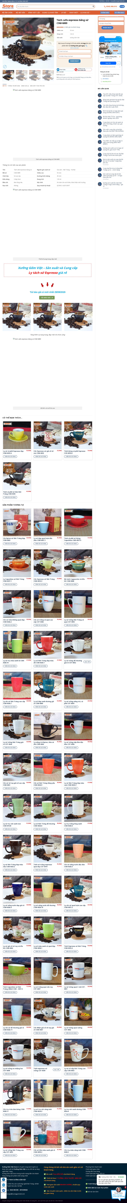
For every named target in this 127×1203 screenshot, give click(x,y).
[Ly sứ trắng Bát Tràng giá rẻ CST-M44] (17, 726)
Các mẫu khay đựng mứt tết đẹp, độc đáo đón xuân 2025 (113, 106)
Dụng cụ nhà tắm (50, 13)
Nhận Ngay (74, 61)
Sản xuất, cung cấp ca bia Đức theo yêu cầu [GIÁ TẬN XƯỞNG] (113, 130)
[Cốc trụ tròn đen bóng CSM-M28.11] (17, 1093)
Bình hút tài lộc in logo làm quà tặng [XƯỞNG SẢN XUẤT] (113, 111)
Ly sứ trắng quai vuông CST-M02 (73, 1029)
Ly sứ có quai (62, 77)
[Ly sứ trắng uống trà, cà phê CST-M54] (78, 685)
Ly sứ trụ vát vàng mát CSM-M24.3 (43, 1110)
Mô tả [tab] (4, 86)
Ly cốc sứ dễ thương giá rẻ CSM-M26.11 (13, 1029)
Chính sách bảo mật (92, 1176)
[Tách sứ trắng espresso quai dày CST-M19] (48, 849)
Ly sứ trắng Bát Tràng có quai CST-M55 (74, 621)
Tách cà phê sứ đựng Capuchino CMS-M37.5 (72, 539)
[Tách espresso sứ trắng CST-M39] (48, 1052)
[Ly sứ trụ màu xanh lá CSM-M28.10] (17, 645)
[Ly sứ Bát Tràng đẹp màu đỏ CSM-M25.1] (48, 645)
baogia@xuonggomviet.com (117, 1)
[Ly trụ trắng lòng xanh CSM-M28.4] (78, 808)
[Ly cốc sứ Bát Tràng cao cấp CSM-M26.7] (17, 685)
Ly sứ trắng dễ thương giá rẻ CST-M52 (73, 662)
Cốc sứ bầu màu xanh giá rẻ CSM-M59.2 (44, 1151)
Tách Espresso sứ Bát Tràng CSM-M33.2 (75, 947)
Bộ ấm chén (7, 13)
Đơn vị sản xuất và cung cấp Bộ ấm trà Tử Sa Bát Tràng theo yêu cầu (113, 161)
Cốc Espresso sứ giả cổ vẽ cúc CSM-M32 (43, 452)
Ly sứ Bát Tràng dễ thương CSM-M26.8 (44, 825)
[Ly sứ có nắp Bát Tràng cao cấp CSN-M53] (78, 1052)
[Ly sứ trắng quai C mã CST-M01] (78, 971)
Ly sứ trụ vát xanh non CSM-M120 (12, 825)
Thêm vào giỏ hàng (10, 456)
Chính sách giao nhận (93, 1169)
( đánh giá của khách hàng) (72, 27)
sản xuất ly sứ (68, 79)
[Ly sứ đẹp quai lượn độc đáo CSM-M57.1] (48, 522)
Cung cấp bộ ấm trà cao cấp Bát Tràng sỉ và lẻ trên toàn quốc (113, 154)
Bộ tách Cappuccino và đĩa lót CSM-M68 (74, 580)
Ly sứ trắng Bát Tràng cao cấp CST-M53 (13, 1151)
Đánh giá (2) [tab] (25, 86)
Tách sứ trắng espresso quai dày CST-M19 (43, 866)
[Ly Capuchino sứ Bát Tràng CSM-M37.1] (17, 563)
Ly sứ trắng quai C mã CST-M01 (74, 988)
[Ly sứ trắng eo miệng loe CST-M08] (17, 1052)
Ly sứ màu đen (87, 77)
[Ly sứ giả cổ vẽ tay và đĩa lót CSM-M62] (17, 930)
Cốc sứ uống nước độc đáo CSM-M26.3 (74, 866)
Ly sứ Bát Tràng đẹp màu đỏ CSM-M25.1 (43, 662)
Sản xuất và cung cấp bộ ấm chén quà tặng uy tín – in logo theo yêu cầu (112, 175)
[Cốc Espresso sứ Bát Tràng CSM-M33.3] (48, 563)
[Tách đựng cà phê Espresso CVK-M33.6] (78, 435)
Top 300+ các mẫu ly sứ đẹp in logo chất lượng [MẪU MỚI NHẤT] (113, 142)
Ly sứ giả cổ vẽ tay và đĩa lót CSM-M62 (13, 947)
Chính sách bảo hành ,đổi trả (95, 1173)
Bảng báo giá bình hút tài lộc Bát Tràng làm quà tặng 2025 (113, 100)
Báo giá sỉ (3, 1181)
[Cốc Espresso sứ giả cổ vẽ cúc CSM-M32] (48, 435)
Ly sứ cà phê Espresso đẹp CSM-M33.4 (13, 452)
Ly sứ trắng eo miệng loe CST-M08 (13, 1069)
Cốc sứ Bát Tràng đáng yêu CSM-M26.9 (44, 784)
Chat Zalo (3, 1187)
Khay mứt (73, 13)
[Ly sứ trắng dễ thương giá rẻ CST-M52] (78, 645)
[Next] (50, 43)
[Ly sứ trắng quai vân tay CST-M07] (48, 971)
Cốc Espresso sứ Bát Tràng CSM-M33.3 (44, 580)
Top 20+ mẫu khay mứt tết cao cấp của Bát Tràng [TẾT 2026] (113, 94)
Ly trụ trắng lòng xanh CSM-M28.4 (73, 825)
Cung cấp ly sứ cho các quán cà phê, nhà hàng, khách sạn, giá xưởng (113, 123)
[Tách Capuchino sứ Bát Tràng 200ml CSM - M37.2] (17, 971)
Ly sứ (63, 13)
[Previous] (5, 43)
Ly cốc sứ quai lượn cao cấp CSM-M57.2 (74, 906)
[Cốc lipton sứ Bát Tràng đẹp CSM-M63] (17, 522)
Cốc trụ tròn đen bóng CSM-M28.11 (14, 1110)
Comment (106, 164)
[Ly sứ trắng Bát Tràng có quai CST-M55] (78, 604)
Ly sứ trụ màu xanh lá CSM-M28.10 (13, 662)
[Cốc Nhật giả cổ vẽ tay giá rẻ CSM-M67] (48, 1012)
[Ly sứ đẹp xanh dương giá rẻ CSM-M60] (48, 685)
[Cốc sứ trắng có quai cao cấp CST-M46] (48, 604)
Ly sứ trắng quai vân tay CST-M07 (43, 988)
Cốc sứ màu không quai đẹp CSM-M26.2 (14, 621)
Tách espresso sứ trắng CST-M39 (40, 1069)
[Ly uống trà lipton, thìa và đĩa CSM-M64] (48, 726)
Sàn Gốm (96, 1192)
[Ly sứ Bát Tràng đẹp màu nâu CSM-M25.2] (17, 849)
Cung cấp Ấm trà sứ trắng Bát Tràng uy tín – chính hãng (112, 169)
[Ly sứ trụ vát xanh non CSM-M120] (17, 808)
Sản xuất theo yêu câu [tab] (37, 86)
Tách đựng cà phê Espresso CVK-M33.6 (74, 452)
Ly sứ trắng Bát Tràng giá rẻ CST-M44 (13, 743)
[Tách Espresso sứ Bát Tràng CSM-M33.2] (78, 930)
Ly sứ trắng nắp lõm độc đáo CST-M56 (73, 743)
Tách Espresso (76, 79)
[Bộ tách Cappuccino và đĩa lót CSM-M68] (78, 563)
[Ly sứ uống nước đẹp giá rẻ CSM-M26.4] (17, 889)
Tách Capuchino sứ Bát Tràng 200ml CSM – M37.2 (13, 988)
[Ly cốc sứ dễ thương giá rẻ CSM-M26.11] (17, 1012)
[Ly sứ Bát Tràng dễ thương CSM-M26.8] (48, 808)
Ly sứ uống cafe (61, 79)
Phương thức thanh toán (94, 1167)
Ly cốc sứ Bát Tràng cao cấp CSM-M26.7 (14, 702)
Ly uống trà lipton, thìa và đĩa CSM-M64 (44, 743)
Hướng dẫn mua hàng (93, 1171)
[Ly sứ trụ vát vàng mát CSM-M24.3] (48, 1093)
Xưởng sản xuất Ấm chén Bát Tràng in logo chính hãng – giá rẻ (113, 184)
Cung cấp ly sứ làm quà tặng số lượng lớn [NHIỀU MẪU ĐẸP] (113, 136)
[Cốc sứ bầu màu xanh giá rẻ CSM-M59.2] (48, 1134)
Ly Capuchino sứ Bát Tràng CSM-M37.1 (13, 580)
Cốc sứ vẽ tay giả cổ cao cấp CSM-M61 (14, 784)
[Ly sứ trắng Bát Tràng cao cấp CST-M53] (17, 1134)
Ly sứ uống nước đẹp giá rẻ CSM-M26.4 (13, 906)
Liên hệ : (108, 1)
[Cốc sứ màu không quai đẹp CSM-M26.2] (17, 604)
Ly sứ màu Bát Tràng (78, 77)
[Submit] (93, 6)
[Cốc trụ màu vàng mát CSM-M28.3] (78, 1134)
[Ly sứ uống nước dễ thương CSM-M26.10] (48, 889)
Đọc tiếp (87, 661)
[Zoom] (5, 66)
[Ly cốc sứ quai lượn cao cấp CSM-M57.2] (78, 889)
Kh (94, 1184)
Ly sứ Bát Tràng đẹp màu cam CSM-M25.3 (74, 784)
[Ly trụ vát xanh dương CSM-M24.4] (78, 1093)
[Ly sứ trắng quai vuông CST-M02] (78, 1012)
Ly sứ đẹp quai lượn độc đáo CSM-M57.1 (43, 539)
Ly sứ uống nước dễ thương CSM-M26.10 (44, 906)
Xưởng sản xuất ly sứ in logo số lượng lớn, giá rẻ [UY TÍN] (113, 149)
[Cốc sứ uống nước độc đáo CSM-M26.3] (78, 849)
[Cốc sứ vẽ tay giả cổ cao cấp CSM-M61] (17, 767)
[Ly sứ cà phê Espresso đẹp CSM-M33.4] (17, 435)
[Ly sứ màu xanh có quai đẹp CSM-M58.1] (48, 930)
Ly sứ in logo (69, 77)
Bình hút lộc (34, 13)
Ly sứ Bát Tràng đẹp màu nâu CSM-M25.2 (13, 866)
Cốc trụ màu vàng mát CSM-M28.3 (75, 1151)
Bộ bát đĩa (20, 13)
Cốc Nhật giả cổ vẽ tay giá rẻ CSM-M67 (44, 1029)
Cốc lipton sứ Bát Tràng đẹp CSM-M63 (14, 539)
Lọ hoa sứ (84, 13)
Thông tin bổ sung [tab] (14, 86)
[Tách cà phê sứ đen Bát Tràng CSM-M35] (17, 476)
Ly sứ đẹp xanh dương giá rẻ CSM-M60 (44, 702)
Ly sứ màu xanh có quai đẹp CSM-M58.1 (44, 947)
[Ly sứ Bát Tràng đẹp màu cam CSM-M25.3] (78, 767)
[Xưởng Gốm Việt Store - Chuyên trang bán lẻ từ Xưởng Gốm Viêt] (8, 6)
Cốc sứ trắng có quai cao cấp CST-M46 (43, 621)
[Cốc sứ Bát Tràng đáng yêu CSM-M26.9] (48, 767)
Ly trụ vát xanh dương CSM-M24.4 (75, 1110)
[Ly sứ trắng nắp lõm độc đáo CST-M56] (78, 726)
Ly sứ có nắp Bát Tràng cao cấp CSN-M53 (75, 1069)
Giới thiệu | (102, 1)
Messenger (3, 1192)
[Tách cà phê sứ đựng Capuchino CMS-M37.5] (78, 522)
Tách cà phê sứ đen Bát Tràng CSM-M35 (12, 493)
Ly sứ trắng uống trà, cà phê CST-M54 (73, 702)
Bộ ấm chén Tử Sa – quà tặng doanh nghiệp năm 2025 (112, 117)
